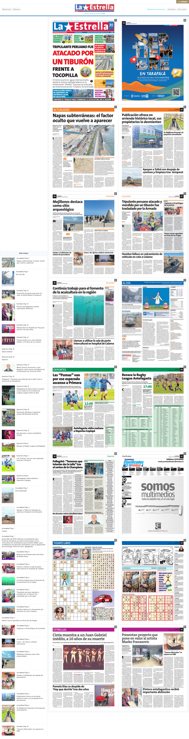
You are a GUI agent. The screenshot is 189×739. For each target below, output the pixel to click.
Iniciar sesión (182, 9)
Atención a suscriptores (157, 9)
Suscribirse (171, 9)
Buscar (17, 9)
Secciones (7, 9)
